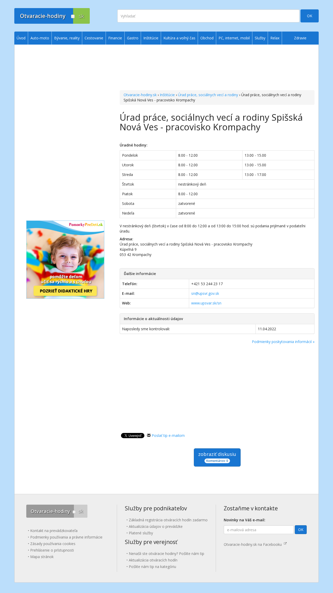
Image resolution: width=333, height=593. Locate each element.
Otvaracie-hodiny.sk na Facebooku (254, 544)
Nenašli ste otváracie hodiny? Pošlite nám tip (166, 553)
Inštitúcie (167, 94)
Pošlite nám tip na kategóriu (152, 566)
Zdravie (300, 37)
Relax (274, 37)
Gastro (132, 37)
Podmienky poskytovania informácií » (283, 341)
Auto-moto (39, 37)
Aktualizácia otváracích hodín (153, 560)
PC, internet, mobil (234, 37)
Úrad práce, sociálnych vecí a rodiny (208, 94)
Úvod (21, 37)
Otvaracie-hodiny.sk (140, 94)
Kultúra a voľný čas (179, 37)
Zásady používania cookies (52, 543)
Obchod (207, 37)
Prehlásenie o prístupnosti (52, 550)
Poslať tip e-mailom (168, 435)
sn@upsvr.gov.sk (205, 293)
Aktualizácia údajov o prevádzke (156, 526)
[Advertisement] (217, 68)
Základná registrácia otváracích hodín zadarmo (168, 519)
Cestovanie (94, 37)
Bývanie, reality (67, 37)
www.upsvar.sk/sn (206, 303)
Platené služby (141, 532)
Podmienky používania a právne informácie (66, 537)
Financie (115, 37)
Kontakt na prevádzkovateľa (54, 530)
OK (309, 15)
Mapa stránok (42, 556)
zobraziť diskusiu (217, 457)
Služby (260, 37)
